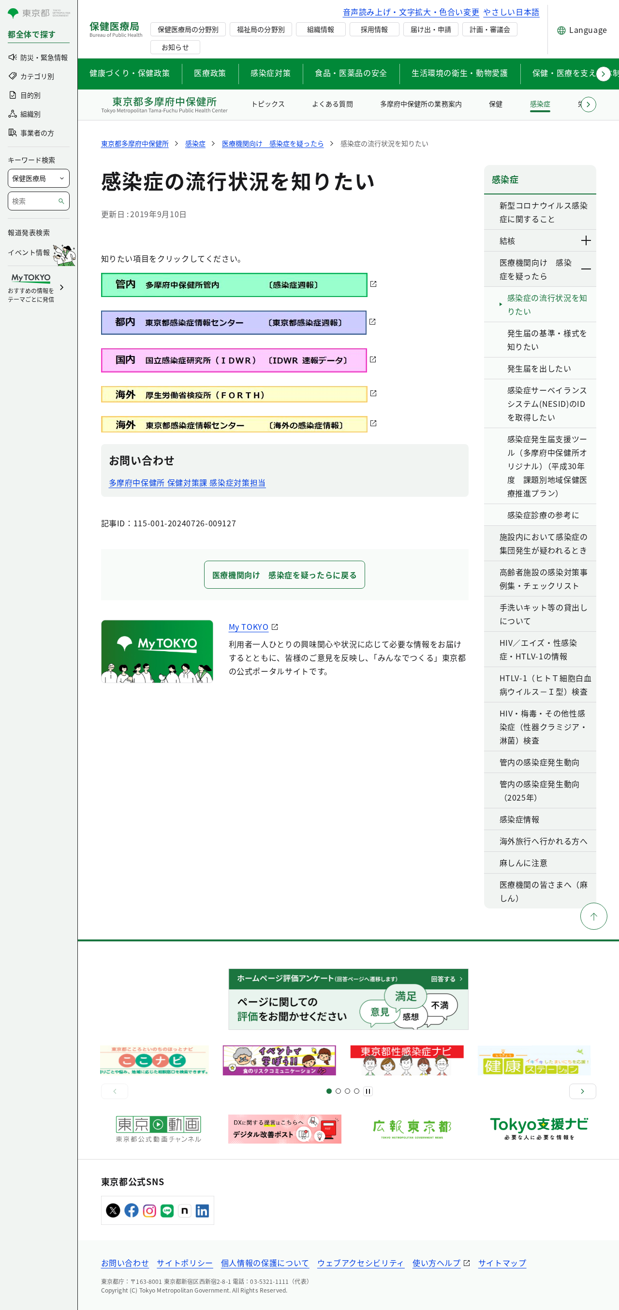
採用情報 (374, 29)
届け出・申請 (431, 29)
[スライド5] (338, 1091)
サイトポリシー (185, 1262)
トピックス (268, 103)
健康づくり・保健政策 (129, 72)
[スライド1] (329, 1091)
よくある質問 (332, 103)
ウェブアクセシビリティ (361, 1262)
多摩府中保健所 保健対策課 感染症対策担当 (187, 482)
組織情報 (320, 29)
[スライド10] (356, 1091)
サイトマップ (502, 1262)
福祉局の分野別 (260, 29)
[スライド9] (347, 1091)
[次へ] (582, 1091)
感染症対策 (271, 72)
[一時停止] (368, 1091)
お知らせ (175, 47)
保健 (495, 103)
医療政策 (210, 72)
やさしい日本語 (511, 11)
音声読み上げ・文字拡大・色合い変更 (411, 11)
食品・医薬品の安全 (351, 72)
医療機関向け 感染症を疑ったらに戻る (284, 575)
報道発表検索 (29, 232)
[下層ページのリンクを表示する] (586, 240)
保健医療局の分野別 (188, 29)
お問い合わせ (125, 1262)
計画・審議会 (490, 29)
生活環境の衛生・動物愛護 (460, 72)
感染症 (540, 103)
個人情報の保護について (265, 1262)
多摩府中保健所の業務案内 (420, 103)
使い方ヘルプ (437, 1262)
